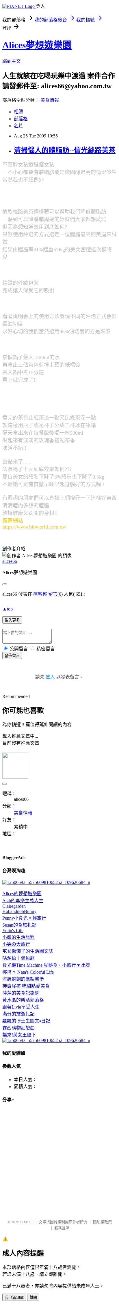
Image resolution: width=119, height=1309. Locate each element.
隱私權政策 (102, 1222)
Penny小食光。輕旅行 (24, 918)
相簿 (18, 111)
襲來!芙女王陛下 (19, 1034)
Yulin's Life (12, 930)
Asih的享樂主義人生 (22, 900)
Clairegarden (14, 906)
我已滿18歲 (14, 1297)
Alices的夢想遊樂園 (22, 893)
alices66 (9, 561)
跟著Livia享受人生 (21, 1006)
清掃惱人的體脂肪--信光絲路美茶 (65, 150)
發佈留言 (12, 655)
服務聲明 (61, 1228)
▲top (7, 608)
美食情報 (49, 100)
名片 (18, 125)
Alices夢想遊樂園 (37, 45)
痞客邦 (40, 594)
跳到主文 (11, 61)
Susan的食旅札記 (19, 925)
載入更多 (12, 620)
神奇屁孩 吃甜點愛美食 (26, 986)
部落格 (21, 118)
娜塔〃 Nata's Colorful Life (28, 972)
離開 (33, 1297)
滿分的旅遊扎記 (18, 1013)
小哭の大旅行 (16, 944)
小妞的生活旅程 (18, 937)
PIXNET (26, 1222)
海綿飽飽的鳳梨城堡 (23, 979)
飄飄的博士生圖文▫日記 (26, 1020)
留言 (52, 594)
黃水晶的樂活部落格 (23, 1000)
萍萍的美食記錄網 (20, 993)
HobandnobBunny (19, 911)
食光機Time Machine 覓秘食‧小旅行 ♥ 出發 (46, 965)
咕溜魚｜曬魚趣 (18, 958)
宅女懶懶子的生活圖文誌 (27, 951)
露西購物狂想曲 (18, 1027)
